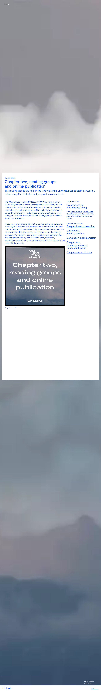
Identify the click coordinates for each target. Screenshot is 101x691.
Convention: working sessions (76, 232)
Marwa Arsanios (76, 212)
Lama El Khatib (87, 214)
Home (7, 4)
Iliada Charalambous (74, 214)
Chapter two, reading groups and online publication (77, 245)
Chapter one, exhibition (79, 252)
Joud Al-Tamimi (72, 216)
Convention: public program (81, 237)
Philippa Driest (88, 212)
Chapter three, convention (80, 226)
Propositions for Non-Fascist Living (77, 206)
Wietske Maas (83, 216)
